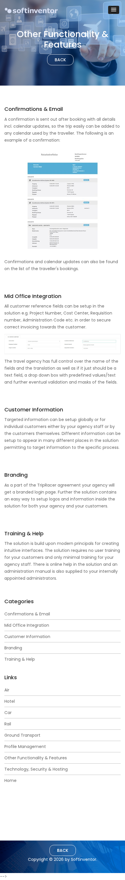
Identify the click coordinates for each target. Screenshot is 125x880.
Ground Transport (22, 735)
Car (8, 712)
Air (6, 690)
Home (10, 780)
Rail (7, 724)
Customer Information (27, 636)
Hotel (9, 701)
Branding (13, 648)
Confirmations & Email (27, 614)
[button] (113, 10)
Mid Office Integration (26, 625)
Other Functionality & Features (35, 758)
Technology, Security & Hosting (36, 769)
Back (60, 60)
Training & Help (19, 659)
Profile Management (25, 746)
